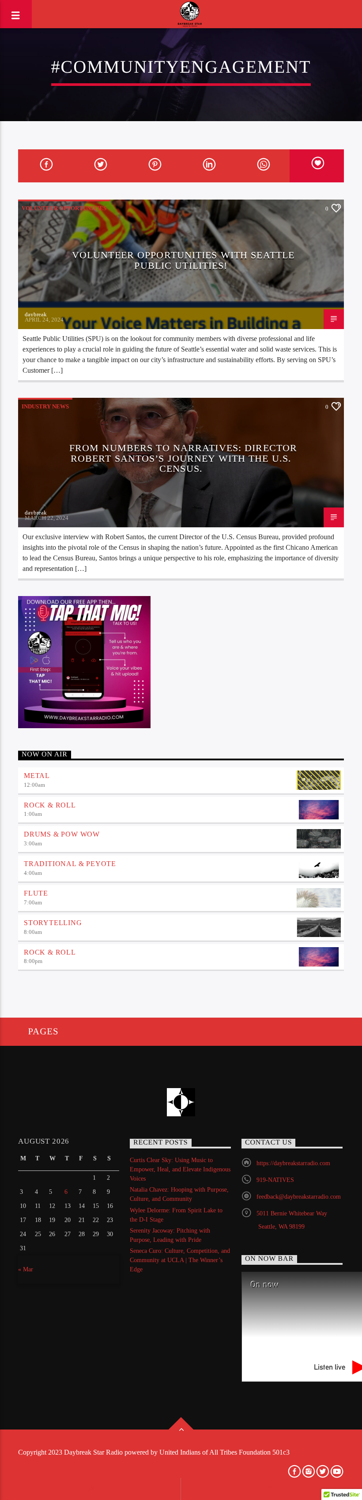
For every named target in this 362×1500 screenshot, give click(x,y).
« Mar (25, 1269)
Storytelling (53, 922)
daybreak (36, 314)
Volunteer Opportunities (64, 208)
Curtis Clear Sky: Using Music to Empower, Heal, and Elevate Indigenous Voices (180, 1169)
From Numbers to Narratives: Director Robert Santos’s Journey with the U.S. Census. (183, 458)
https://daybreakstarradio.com (293, 1163)
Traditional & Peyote (70, 863)
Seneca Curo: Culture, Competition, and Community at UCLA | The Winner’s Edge (180, 1260)
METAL (37, 775)
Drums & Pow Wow (62, 834)
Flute (36, 893)
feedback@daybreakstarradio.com (298, 1196)
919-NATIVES (275, 1180)
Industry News (45, 406)
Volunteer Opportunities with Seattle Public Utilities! (183, 260)
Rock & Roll (50, 805)
